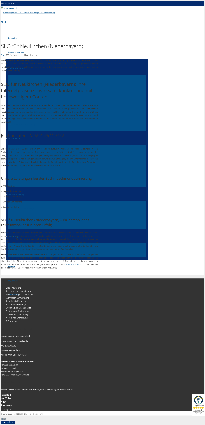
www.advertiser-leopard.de (12, 371)
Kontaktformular (73, 264)
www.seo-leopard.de (9, 364)
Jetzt (5, 135)
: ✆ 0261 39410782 (32, 135)
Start (3, 55)
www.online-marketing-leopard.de (15, 374)
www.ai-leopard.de (8, 368)
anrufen (18, 135)
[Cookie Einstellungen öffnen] (5, 422)
